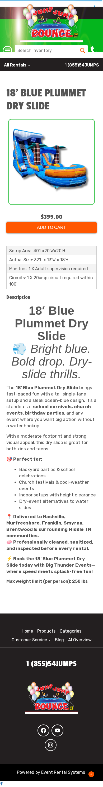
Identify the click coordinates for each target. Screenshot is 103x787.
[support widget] (91, 774)
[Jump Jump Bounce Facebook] (43, 730)
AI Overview (80, 639)
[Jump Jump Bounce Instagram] (51, 745)
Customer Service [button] (30, 639)
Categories (70, 631)
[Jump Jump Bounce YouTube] (57, 730)
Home (27, 631)
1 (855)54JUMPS (82, 65)
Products (46, 631)
